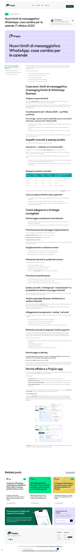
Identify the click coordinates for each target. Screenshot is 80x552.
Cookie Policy (45, 546)
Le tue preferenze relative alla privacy (45, 550)
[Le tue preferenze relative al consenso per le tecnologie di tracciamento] (2, 550)
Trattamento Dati (52, 546)
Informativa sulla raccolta (29, 550)
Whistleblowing (59, 546)
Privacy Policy (39, 546)
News (7, 14)
